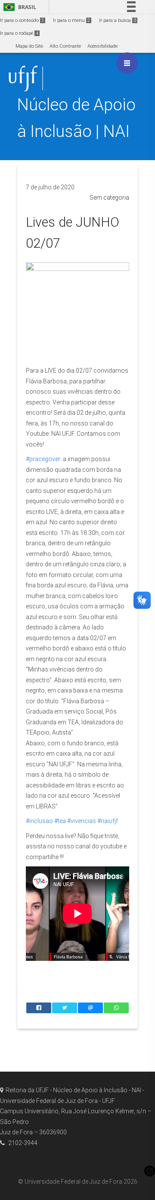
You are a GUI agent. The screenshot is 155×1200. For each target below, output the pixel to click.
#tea (60, 820)
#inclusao (39, 820)
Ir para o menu (71, 20)
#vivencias (81, 820)
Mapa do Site (29, 46)
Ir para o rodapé (19, 33)
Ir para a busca (117, 20)
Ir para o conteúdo (22, 20)
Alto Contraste (65, 46)
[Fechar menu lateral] (127, 63)
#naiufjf (107, 820)
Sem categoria (109, 197)
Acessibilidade (102, 46)
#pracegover (43, 459)
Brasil (18, 7)
